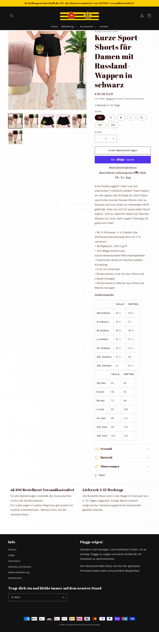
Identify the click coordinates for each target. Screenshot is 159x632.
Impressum (14, 561)
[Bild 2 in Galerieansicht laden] (31, 121)
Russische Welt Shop (74, 625)
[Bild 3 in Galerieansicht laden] (47, 121)
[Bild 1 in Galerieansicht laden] (15, 121)
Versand (110, 99)
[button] (11, 15)
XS (100, 117)
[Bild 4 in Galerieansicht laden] (63, 121)
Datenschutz (15, 578)
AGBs (11, 555)
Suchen (12, 549)
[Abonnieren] (63, 597)
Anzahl (98, 132)
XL (141, 117)
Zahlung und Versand (19, 567)
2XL (100, 125)
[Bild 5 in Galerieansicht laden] (79, 121)
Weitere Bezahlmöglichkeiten (123, 167)
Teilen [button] (102, 475)
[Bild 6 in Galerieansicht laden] (15, 137)
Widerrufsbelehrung (19, 572)
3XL (113, 125)
